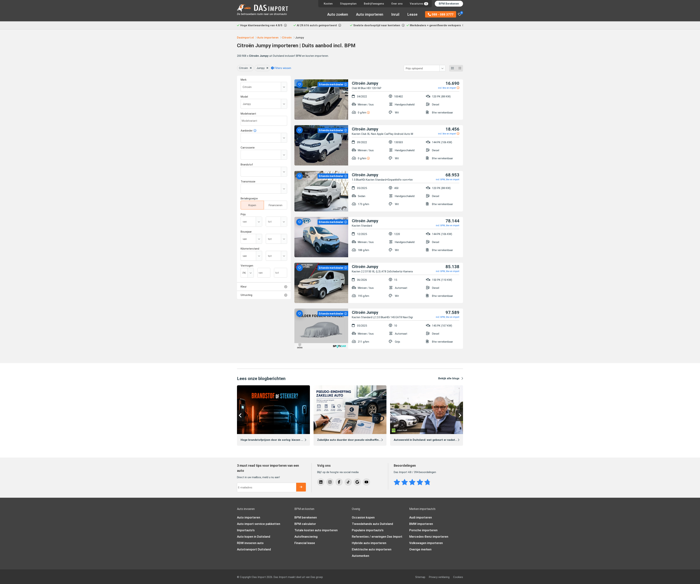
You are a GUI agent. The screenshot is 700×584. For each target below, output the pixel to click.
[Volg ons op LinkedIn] (320, 482)
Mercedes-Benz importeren (428, 536)
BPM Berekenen (449, 3)
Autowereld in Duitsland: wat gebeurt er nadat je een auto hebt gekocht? (442, 440)
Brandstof (247, 164)
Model (244, 96)
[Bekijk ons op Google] (357, 482)
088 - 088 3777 (442, 14)
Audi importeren (420, 517)
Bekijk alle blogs (448, 378)
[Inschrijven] (301, 487)
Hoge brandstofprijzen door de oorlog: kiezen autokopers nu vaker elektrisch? (292, 440)
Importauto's (246, 530)
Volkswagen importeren (426, 543)
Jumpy (260, 68)
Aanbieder (247, 130)
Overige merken (420, 549)
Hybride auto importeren (369, 543)
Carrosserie (248, 147)
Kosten (328, 3)
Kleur (244, 286)
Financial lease (304, 543)
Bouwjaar (246, 231)
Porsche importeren (423, 530)
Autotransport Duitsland (254, 549)
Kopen (252, 205)
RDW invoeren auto (250, 543)
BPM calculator (305, 524)
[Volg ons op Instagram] (330, 482)
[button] (240, 415)
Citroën (243, 68)
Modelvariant (248, 113)
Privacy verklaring (439, 577)
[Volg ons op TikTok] (348, 482)
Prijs (243, 214)
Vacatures (418, 3)
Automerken (360, 556)
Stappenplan (348, 3)
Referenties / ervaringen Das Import (377, 536)
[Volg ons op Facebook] (339, 482)
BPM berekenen (305, 517)
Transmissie (248, 181)
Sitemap (420, 577)
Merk (243, 79)
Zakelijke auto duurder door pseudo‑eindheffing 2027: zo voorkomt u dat (365, 440)
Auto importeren (369, 14)
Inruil (395, 14)
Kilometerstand (250, 248)
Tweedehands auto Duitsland (372, 524)
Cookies (458, 577)
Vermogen (247, 265)
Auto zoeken (337, 14)
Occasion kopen (363, 517)
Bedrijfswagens (374, 3)
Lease (412, 14)
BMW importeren (421, 524)
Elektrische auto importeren (371, 549)
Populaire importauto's (368, 530)
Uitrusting (246, 295)
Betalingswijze (249, 198)
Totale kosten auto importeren (316, 530)
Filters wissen (282, 68)
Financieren (275, 205)
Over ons (396, 3)
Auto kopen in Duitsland (253, 536)
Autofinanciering (306, 536)
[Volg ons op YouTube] (366, 482)
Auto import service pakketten (258, 524)
